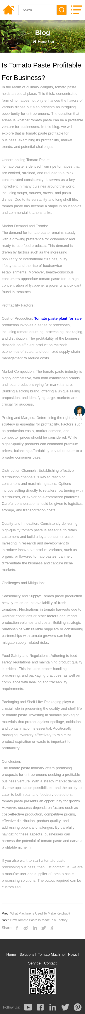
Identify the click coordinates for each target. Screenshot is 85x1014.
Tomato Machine (51, 954)
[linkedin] (52, 1007)
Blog (51, 41)
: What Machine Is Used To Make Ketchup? (36, 913)
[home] (8, 9)
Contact (50, 963)
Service (34, 963)
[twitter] (65, 1007)
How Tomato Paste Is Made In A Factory (35, 920)
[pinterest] (77, 1007)
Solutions (26, 954)
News (72, 954)
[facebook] (40, 1007)
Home (42, 41)
